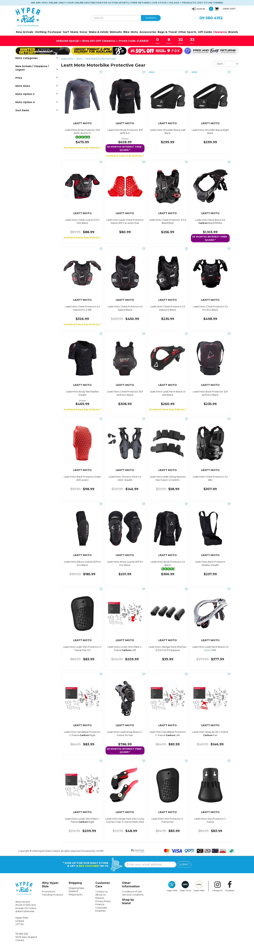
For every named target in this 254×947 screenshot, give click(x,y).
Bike (126, 32)
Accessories (147, 32)
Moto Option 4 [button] (25, 102)
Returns (99, 898)
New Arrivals (24, 32)
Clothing (40, 32)
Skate (74, 32)
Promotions (48, 891)
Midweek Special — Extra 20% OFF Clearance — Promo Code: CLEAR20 (102, 40)
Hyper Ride (172, 890)
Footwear (55, 32)
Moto (134, 32)
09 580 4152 (211, 18)
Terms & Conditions (132, 894)
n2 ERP (100, 850)
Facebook (229, 890)
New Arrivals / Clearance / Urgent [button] (32, 68)
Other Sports (187, 32)
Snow (83, 32)
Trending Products (52, 894)
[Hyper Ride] (50, 17)
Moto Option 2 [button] (25, 94)
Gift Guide (205, 32)
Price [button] (18, 77)
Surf (66, 32)
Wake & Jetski (98, 32)
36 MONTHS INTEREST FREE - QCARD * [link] (125, 148)
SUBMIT (184, 864)
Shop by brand (128, 901)
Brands (233, 32)
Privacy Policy (103, 901)
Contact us (101, 891)
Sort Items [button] (22, 110)
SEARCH (150, 18)
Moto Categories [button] (26, 58)
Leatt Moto (67, 58)
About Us (100, 894)
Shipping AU (75, 894)
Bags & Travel (167, 32)
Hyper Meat (199, 890)
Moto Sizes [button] (22, 86)
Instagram (217, 890)
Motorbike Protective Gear (100, 58)
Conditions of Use (132, 891)
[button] (198, 9)
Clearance (220, 32)
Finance (99, 904)
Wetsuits (116, 32)
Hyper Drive (185, 890)
